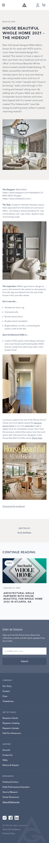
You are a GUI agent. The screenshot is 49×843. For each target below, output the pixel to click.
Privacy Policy (9, 833)
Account (6, 750)
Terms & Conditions (11, 829)
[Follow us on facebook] (11, 818)
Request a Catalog (11, 723)
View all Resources (11, 802)
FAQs (5, 760)
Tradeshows (8, 701)
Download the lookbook (14, 506)
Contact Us (7, 755)
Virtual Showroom (11, 797)
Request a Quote (10, 718)
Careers (6, 691)
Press (5, 696)
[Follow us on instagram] (5, 818)
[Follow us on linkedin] (17, 818)
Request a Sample (11, 728)
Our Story (7, 686)
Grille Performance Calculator (16, 787)
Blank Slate (37, 438)
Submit (24, 661)
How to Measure (10, 792)
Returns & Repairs (11, 765)
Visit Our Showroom (12, 733)
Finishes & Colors (10, 782)
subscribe (29, 426)
